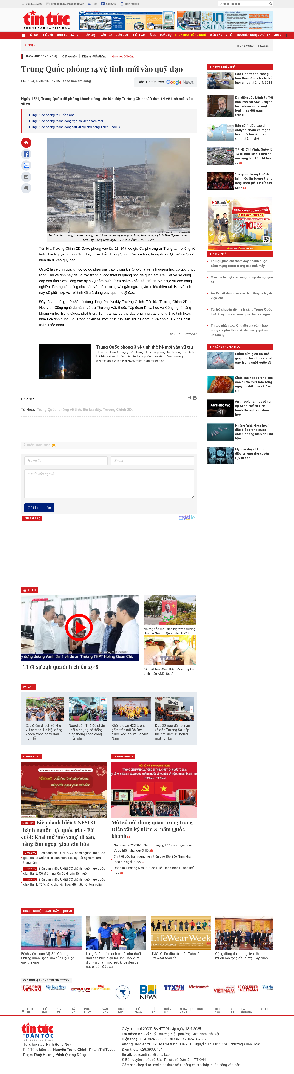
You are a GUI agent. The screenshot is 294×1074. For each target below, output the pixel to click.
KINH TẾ (61, 35)
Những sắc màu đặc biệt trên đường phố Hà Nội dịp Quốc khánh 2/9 (169, 631)
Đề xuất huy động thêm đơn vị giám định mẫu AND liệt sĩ (169, 671)
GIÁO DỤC (122, 35)
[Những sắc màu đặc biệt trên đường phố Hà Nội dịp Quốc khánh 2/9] (170, 610)
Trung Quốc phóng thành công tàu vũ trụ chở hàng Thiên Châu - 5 (75, 127)
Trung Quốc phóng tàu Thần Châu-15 (54, 115)
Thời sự (32, 35)
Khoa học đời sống (123, 56)
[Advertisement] (109, 429)
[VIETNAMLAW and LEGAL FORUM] (71, 990)
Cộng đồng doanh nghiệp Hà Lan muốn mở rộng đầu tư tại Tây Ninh (242, 956)
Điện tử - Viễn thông (94, 56)
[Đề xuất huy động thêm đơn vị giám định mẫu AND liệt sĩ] (170, 650)
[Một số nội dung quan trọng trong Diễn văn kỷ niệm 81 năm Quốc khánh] (154, 790)
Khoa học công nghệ (41, 56)
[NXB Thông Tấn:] (115, 992)
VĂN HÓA (106, 35)
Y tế (229, 35)
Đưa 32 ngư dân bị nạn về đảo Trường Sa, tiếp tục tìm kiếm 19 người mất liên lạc (172, 732)
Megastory (28, 823)
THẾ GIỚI (47, 35)
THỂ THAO (138, 35)
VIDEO (277, 35)
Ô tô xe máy (69, 56)
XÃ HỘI (74, 35)
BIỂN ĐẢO (216, 35)
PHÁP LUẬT (90, 35)
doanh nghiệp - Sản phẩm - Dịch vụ (47, 911)
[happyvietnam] (91, 987)
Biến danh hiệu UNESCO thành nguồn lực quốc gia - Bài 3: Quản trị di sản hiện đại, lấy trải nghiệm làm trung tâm (64, 857)
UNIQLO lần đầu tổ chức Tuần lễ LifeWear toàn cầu (175, 956)
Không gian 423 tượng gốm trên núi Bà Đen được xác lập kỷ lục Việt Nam (130, 732)
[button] (191, 709)
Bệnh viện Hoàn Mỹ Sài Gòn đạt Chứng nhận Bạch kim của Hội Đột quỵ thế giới (47, 958)
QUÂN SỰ (166, 35)
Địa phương (246, 1011)
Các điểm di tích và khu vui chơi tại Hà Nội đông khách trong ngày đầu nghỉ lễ (44, 732)
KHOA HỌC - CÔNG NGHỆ (191, 35)
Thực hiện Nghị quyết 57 (252, 35)
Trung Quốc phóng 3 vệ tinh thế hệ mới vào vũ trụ (144, 347)
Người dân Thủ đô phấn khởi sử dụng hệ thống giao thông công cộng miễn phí (87, 732)
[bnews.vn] (140, 992)
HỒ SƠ (152, 35)
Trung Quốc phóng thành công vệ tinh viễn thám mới (66, 121)
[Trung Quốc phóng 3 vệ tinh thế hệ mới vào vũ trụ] (65, 361)
